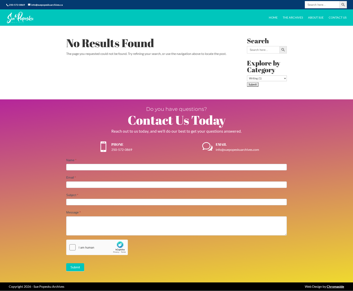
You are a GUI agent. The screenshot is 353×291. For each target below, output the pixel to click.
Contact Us (337, 17)
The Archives (293, 17)
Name (71, 160)
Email (71, 177)
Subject (72, 195)
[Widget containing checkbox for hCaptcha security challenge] (97, 247)
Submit (75, 267)
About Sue (316, 17)
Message (73, 212)
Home (273, 17)
